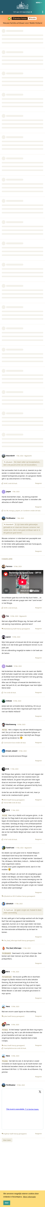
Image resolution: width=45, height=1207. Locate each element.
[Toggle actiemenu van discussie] (42, 12)
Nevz (6, 1030)
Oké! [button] (7, 1203)
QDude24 (9, 462)
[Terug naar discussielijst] (2, 12)
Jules (6, 1061)
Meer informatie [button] (29, 1197)
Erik (5, 815)
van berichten (21, 12)
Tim (5, 730)
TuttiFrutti (9, 910)
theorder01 (10, 525)
